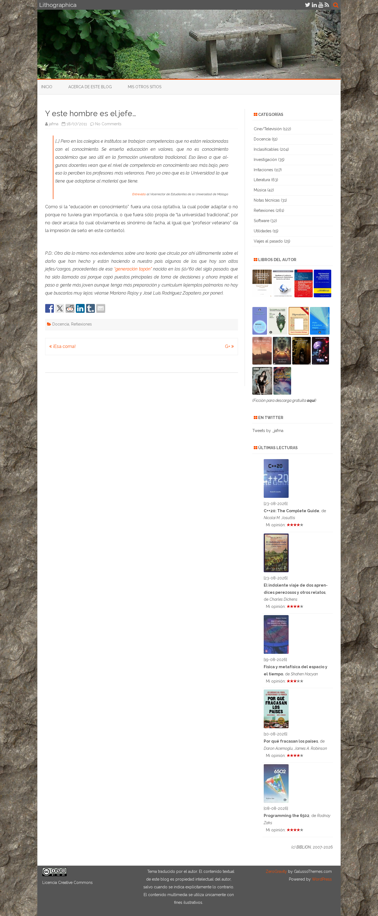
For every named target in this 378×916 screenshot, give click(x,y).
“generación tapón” (133, 269)
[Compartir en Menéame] (70, 308)
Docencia (60, 324)
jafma (53, 124)
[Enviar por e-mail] (100, 308)
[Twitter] (307, 4)
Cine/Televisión (268, 129)
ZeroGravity (276, 871)
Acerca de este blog (90, 87)
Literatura (262, 180)
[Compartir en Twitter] (59, 308)
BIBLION (303, 847)
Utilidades (262, 231)
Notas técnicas (267, 200)
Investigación (265, 159)
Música (260, 190)
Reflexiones (81, 324)
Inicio (46, 87)
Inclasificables (266, 149)
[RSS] (327, 4)
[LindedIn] (314, 4)
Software (261, 220)
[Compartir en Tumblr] (90, 308)
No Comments (108, 124)
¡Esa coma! (64, 346)
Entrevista (139, 194)
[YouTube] (320, 4)
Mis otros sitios (144, 87)
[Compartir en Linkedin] (80, 308)
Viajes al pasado (268, 241)
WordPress (321, 879)
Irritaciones (263, 170)
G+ (228, 346)
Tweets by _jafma (267, 430)
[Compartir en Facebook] (49, 308)
